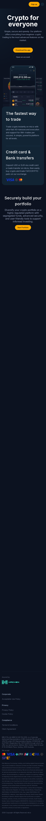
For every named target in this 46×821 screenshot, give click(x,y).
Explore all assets (23, 607)
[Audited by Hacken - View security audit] (23, 682)
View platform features (23, 320)
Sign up (34, 4)
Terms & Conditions (10, 725)
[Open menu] (42, 4)
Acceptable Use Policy (11, 699)
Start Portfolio (23, 227)
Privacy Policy (7, 710)
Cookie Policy (7, 714)
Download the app (23, 50)
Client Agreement (9, 729)
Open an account (23, 57)
